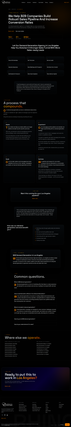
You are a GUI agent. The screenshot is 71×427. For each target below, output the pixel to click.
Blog (46, 412)
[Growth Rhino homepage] (6, 2)
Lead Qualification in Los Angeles (43, 350)
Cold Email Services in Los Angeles (43, 347)
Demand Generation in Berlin (10, 345)
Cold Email (34, 404)
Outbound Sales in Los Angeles (42, 352)
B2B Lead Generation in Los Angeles (43, 345)
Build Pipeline (21, 404)
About (47, 404)
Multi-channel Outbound (36, 407)
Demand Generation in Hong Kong (11, 354)
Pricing (46, 2)
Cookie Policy (7, 425)
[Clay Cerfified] (7, 415)
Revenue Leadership (23, 410)
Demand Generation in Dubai (10, 352)
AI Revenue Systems (22, 409)
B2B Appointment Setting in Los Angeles (44, 343)
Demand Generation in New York (11, 356)
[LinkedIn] (2, 415)
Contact (47, 407)
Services (14, 9)
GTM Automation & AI (36, 409)
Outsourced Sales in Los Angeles (43, 354)
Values (47, 409)
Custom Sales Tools (35, 410)
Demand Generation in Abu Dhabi (11, 343)
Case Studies (40, 2)
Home (9, 9)
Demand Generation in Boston (10, 347)
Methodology (48, 410)
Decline (62, 424)
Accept (67, 424)
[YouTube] (5, 415)
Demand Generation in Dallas (10, 350)
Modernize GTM (22, 407)
